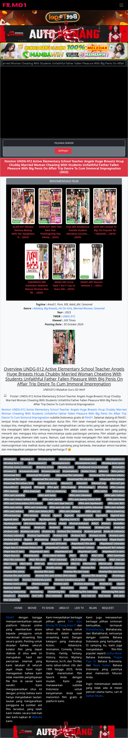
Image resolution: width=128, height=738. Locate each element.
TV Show (60, 625)
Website (37, 717)
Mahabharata (94, 629)
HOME (18, 608)
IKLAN (93, 608)
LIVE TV (79, 608)
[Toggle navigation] (121, 5)
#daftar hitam (89, 471)
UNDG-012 (68, 316)
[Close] (66, 22)
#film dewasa (11, 491)
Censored (99, 308)
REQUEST (108, 608)
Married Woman (82, 308)
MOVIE (32, 608)
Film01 (89, 417)
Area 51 (71, 625)
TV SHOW (48, 608)
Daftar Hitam (94, 696)
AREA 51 (64, 608)
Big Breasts (50, 308)
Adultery (38, 308)
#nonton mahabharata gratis (70, 579)
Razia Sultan (101, 665)
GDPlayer (63, 150)
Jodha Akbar (114, 653)
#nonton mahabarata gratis (36, 579)
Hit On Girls (65, 308)
